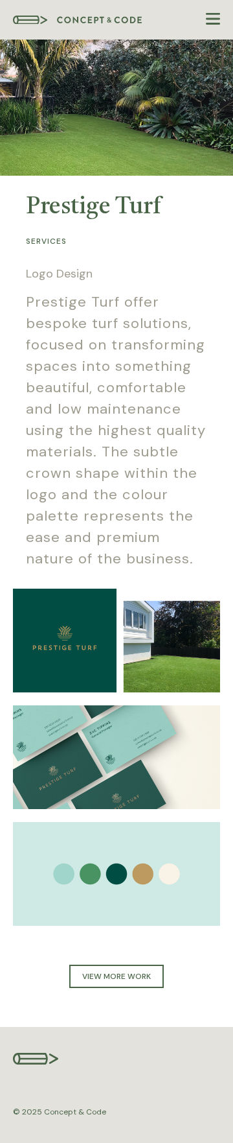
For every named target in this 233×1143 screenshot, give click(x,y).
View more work (116, 976)
